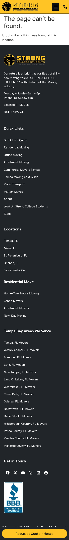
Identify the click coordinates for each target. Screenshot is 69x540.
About (8, 199)
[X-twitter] (15, 473)
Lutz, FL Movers (14, 364)
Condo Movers (13, 301)
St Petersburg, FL (15, 255)
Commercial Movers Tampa (22, 169)
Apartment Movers (16, 308)
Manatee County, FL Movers (22, 445)
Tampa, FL (11, 240)
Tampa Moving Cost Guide (21, 177)
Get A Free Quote (16, 140)
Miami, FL (10, 248)
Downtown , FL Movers (19, 409)
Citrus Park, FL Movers (19, 394)
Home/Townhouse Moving (21, 293)
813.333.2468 (23, 98)
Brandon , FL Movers (17, 357)
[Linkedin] (38, 473)
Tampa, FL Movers (16, 342)
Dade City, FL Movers (18, 416)
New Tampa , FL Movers (20, 372)
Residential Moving (16, 147)
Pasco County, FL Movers (20, 431)
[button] (55, 7)
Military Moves (13, 191)
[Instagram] (30, 473)
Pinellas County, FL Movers (21, 438)
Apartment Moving (16, 162)
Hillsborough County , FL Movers (25, 423)
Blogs (7, 213)
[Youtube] (23, 473)
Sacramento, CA (14, 270)
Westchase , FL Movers (19, 387)
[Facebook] (8, 473)
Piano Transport (14, 184)
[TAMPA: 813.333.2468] (65, 7)
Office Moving (13, 155)
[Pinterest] (46, 473)
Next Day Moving (15, 315)
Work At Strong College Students (26, 206)
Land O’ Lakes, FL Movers (21, 379)
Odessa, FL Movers (16, 401)
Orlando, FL (11, 263)
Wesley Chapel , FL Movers (21, 350)
